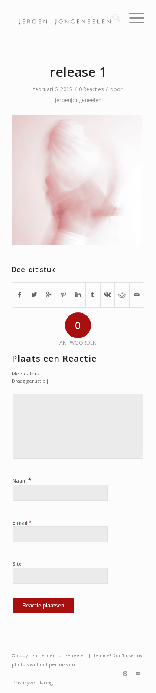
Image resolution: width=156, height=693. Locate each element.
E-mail (22, 522)
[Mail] (137, 673)
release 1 (78, 72)
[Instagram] (124, 673)
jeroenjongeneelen (78, 100)
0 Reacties (91, 89)
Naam (22, 480)
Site (17, 563)
